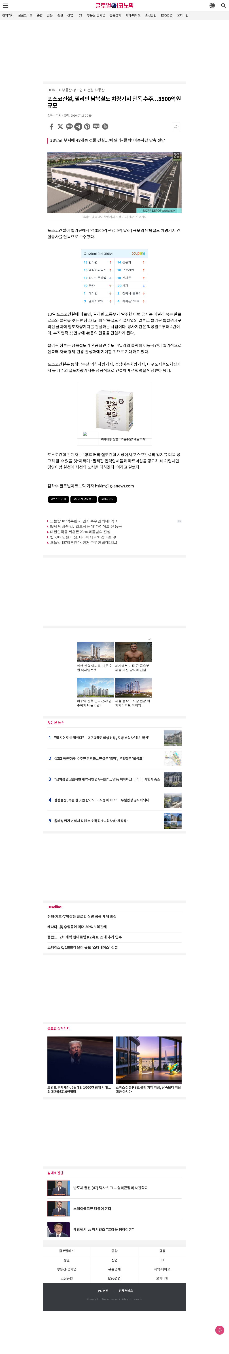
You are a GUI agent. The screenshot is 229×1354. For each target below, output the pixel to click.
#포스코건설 (58, 499)
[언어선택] (212, 5)
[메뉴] (5, 5)
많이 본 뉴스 (55, 723)
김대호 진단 (55, 1173)
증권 (60, 15)
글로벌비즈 (25, 15)
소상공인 (151, 15)
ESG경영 (167, 15)
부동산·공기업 (96, 15)
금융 (50, 15)
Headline (54, 907)
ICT (80, 15)
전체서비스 (126, 1291)
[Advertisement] (114, 50)
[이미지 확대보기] (176, 155)
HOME (52, 90)
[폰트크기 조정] (176, 127)
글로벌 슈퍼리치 (58, 1029)
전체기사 (8, 15)
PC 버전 (103, 1291)
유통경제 (115, 15)
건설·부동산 (96, 90)
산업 (70, 15)
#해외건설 (108, 499)
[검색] (223, 5)
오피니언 (183, 15)
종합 (40, 15)
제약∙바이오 (133, 15)
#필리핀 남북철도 (84, 499)
